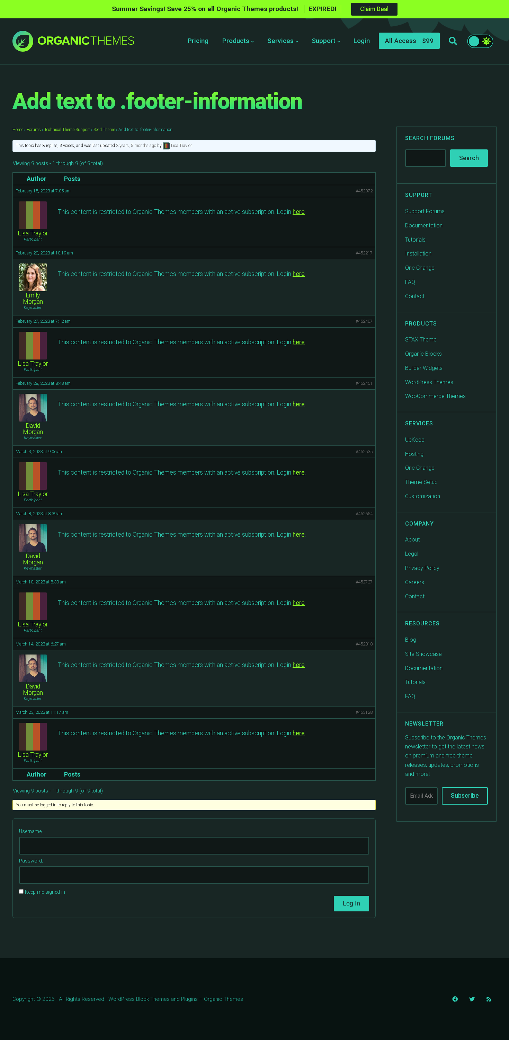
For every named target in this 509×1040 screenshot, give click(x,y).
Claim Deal (374, 9)
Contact (415, 296)
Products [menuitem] (235, 41)
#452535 (364, 451)
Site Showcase (423, 654)
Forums (34, 129)
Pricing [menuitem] (198, 41)
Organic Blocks (423, 353)
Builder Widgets (424, 368)
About (412, 539)
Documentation (424, 225)
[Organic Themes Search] (453, 41)
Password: (31, 861)
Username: (31, 831)
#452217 (364, 252)
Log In (351, 903)
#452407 (364, 321)
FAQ (410, 282)
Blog (410, 639)
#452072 (364, 190)
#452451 (364, 383)
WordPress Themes (429, 382)
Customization (422, 496)
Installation (418, 253)
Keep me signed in (45, 892)
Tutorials (415, 239)
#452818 (364, 644)
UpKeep (415, 439)
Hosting (414, 454)
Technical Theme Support (67, 129)
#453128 (364, 712)
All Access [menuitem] (400, 41)
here (299, 211)
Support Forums (425, 211)
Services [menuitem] (280, 41)
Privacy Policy (422, 568)
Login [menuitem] (362, 41)
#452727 (364, 581)
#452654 (364, 513)
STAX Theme (421, 339)
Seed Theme (104, 129)
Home (17, 129)
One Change (420, 268)
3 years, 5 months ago (136, 145)
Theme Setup (421, 482)
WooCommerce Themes (435, 396)
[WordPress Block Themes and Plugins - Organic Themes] (85, 43)
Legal (411, 554)
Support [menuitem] (324, 41)
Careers (414, 582)
